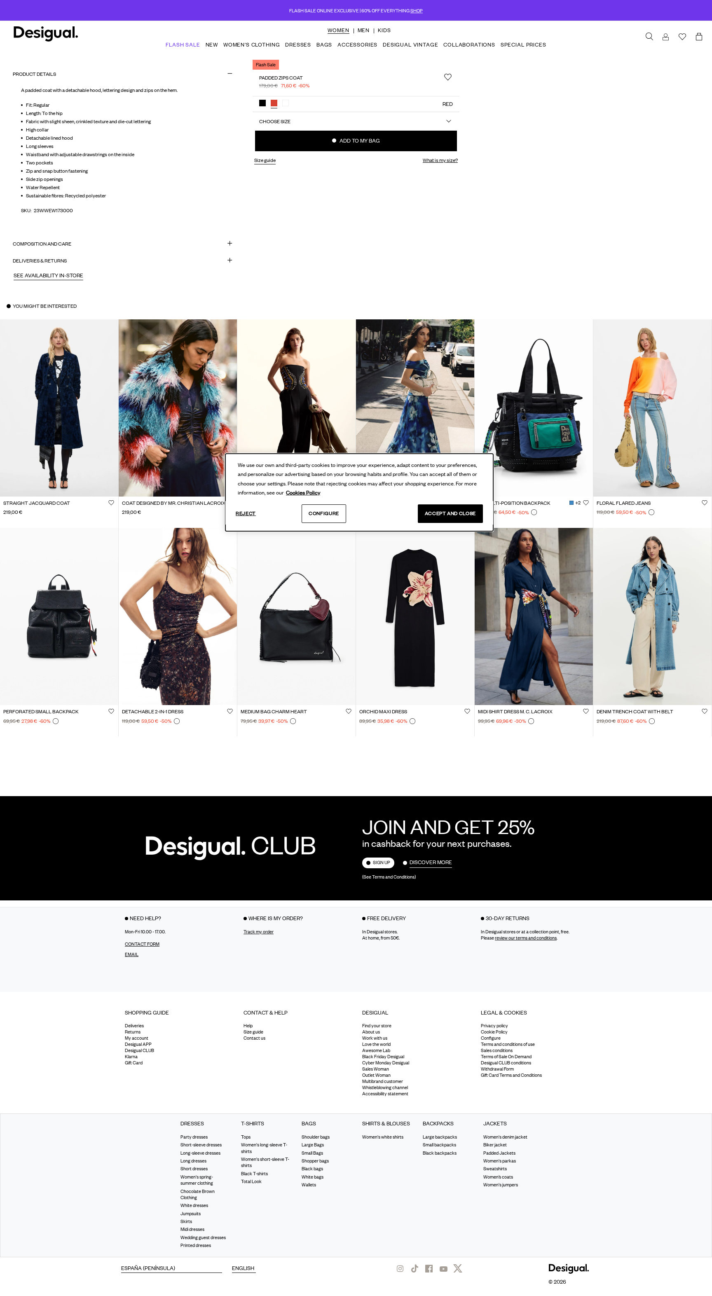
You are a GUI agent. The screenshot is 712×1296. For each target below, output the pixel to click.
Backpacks (438, 1123)
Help (248, 1025)
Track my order (259, 931)
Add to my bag (359, 140)
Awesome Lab (376, 1050)
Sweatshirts (495, 1168)
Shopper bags (315, 1160)
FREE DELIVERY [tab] (386, 917)
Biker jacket (495, 1144)
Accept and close (450, 513)
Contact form (142, 943)
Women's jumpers (500, 1184)
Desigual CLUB (139, 1050)
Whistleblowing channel (385, 1087)
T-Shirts (252, 1123)
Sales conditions (497, 1050)
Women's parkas (499, 1160)
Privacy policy (494, 1025)
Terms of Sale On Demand (506, 1056)
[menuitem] (338, 37)
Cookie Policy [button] (494, 1032)
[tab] (178, 1015)
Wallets (309, 1184)
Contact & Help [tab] (266, 1012)
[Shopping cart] (700, 37)
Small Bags (312, 1152)
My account (136, 1038)
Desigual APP (138, 1044)
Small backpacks (439, 1144)
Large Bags (313, 1144)
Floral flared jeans (624, 503)
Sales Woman (375, 1069)
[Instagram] (400, 1268)
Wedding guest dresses (203, 1237)
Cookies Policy (303, 492)
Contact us (254, 1038)
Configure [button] (491, 1038)
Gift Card (134, 1062)
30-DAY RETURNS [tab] (507, 917)
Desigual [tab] (375, 1012)
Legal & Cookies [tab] (504, 1012)
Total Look (251, 1181)
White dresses (194, 1205)
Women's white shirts (382, 1136)
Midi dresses (192, 1229)
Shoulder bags (316, 1136)
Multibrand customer (382, 1081)
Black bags (312, 1168)
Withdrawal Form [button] (497, 1069)
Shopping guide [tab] (147, 1012)
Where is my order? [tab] (275, 917)
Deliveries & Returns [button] (40, 260)
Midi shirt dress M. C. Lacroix (515, 712)
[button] (338, 30)
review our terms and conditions (526, 937)
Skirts (186, 1221)
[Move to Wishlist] (448, 77)
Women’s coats (498, 1176)
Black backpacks (440, 1152)
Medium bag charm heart (274, 712)
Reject (246, 513)
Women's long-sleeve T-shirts (264, 1147)
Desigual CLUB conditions (506, 1062)
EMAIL (131, 954)
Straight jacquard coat (36, 503)
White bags (312, 1176)
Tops (246, 1136)
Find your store (376, 1025)
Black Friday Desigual (383, 1056)
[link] (649, 36)
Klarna (131, 1056)
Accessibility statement (385, 1093)
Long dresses (193, 1160)
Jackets (495, 1123)
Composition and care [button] (42, 243)
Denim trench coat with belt (635, 712)
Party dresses (194, 1136)
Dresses (192, 1123)
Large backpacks (440, 1136)
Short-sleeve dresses (201, 1144)
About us (371, 1032)
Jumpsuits (190, 1213)
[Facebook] (429, 1268)
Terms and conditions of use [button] (508, 1044)
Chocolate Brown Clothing (197, 1194)
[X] (458, 1268)
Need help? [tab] (145, 917)
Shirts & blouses (386, 1123)
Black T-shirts (254, 1173)
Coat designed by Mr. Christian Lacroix (173, 503)
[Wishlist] (682, 37)
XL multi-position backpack (514, 503)
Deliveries (134, 1025)
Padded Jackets (499, 1152)
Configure (324, 513)
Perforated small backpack (41, 712)
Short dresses (194, 1168)
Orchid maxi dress (383, 712)
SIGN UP (381, 862)
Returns (133, 1032)
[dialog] (359, 492)
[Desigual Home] (44, 37)
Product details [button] (34, 73)
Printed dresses (195, 1245)
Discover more (431, 862)
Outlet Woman (376, 1075)
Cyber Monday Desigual (385, 1062)
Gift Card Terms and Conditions (511, 1075)
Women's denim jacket (505, 1136)
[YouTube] (443, 1268)
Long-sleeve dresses (200, 1152)
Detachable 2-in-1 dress (152, 712)
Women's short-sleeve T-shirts (265, 1161)
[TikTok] (414, 1268)
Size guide (253, 1032)
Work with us (374, 1038)
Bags (309, 1123)
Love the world (376, 1044)
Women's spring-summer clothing (196, 1179)
